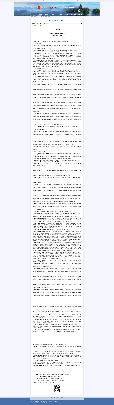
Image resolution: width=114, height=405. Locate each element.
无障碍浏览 (81, 0)
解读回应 (53, 14)
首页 (35, 16)
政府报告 (49, 16)
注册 (48, 0)
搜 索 (75, 7)
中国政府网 (32, 0)
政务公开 (47, 14)
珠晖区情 (40, 14)
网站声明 (62, 397)
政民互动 (67, 14)
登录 (46, 0)
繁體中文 (77, 0)
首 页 (34, 14)
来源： (46, 23)
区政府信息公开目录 (43, 16)
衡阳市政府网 (42, 0)
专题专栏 (73, 14)
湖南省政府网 (37, 0)
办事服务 (60, 14)
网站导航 (57, 397)
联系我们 (52, 397)
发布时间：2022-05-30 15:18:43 (36, 23)
